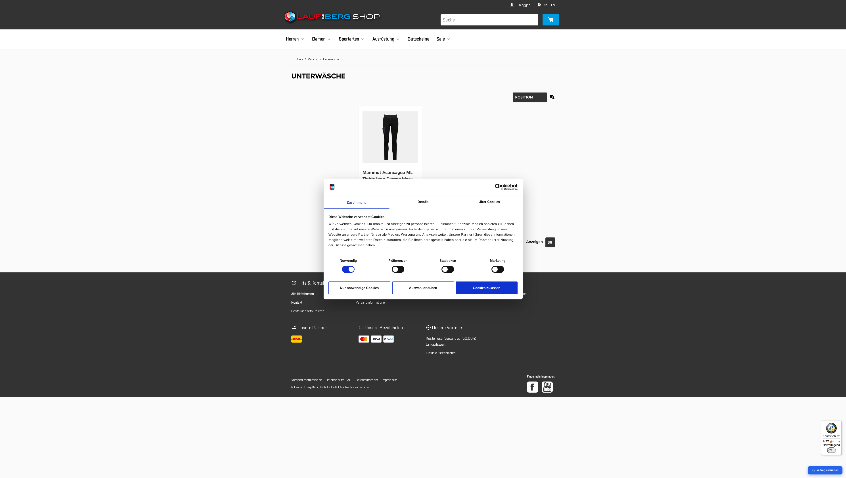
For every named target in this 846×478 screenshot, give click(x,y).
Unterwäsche (331, 59)
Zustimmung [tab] (356, 202)
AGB (350, 380)
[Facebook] (532, 387)
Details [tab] (423, 202)
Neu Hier (549, 5)
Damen (319, 39)
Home (299, 59)
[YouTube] (547, 387)
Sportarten (349, 39)
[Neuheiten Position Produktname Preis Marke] (530, 97)
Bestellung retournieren (307, 311)
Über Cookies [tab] (489, 202)
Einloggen (523, 5)
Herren (292, 39)
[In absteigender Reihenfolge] (552, 97)
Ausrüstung (383, 39)
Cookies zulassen (487, 288)
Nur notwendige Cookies (359, 288)
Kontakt (296, 302)
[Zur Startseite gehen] (333, 17)
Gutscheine (418, 39)
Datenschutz (335, 380)
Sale (440, 39)
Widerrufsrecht (367, 380)
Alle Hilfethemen (302, 293)
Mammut (313, 59)
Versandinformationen (371, 302)
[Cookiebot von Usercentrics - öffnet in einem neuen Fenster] (498, 187)
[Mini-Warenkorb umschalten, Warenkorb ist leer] (551, 19)
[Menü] (839, 423)
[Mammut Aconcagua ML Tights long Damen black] (390, 137)
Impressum (389, 380)
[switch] (398, 269)
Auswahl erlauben (423, 288)
